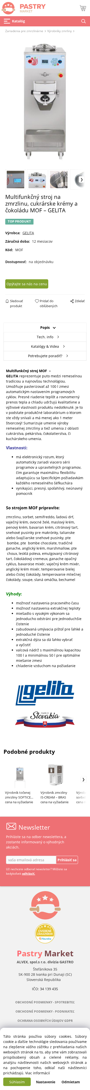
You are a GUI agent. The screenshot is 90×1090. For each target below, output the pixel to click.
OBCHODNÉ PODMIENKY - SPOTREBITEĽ (45, 1002)
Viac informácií (37, 1073)
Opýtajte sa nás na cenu (26, 284)
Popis (45, 327)
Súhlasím (17, 1082)
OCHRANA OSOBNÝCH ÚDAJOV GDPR (45, 1021)
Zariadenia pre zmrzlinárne (24, 31)
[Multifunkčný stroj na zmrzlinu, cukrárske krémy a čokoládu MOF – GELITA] (45, 100)
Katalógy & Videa (45, 346)
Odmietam (71, 1082)
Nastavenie (45, 1082)
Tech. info (45, 337)
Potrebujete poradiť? (45, 355)
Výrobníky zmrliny (59, 31)
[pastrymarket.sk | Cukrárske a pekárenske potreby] (23, 6)
